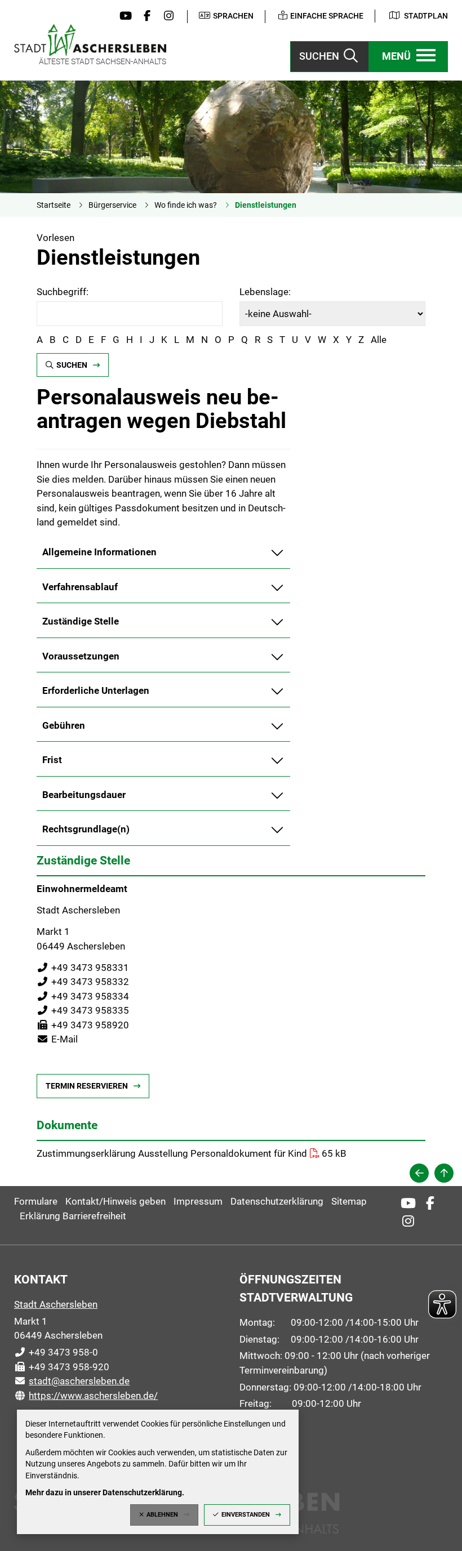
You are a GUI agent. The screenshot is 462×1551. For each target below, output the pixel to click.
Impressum (198, 1201)
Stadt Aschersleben (55, 1304)
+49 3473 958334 (83, 996)
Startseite (53, 205)
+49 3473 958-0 (56, 1352)
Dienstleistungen (265, 205)
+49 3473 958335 (83, 1010)
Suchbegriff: (62, 291)
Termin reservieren (87, 1085)
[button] (408, 56)
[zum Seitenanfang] (444, 1173)
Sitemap (349, 1201)
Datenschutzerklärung (276, 1201)
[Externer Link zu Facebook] (144, 16)
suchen (71, 364)
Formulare (35, 1201)
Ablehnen (162, 1514)
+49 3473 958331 (83, 967)
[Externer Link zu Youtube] (122, 16)
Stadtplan (426, 15)
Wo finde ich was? (185, 205)
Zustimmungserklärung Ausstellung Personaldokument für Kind (172, 1153)
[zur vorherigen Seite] (419, 1173)
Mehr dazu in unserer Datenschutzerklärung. (104, 1492)
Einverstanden (245, 1514)
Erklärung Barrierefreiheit (73, 1216)
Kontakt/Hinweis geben (115, 1201)
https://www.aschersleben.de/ (86, 1395)
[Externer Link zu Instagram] (166, 16)
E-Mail (57, 1039)
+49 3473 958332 (83, 981)
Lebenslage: (265, 291)
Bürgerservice (112, 205)
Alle (379, 339)
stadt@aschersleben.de (72, 1381)
